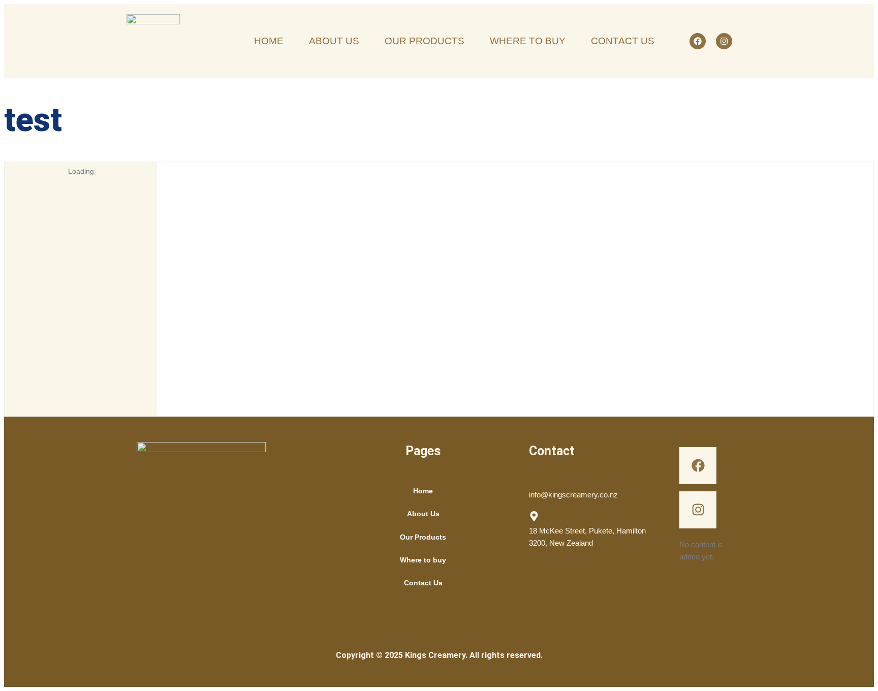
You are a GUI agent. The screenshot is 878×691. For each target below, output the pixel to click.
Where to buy (423, 560)
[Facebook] (697, 41)
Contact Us (622, 41)
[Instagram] (724, 41)
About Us (334, 41)
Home (269, 41)
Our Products (424, 41)
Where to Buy (528, 41)
